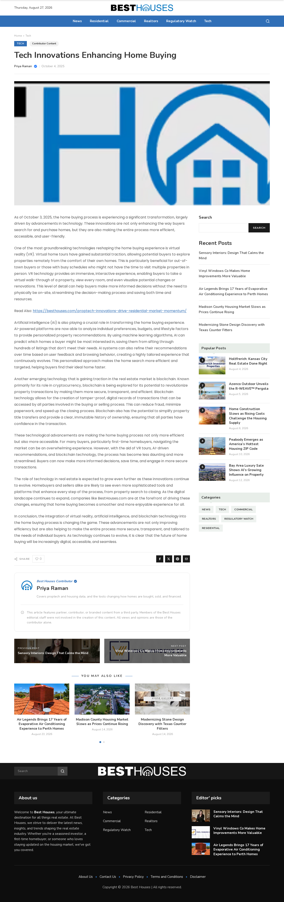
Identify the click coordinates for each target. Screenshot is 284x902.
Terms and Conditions (167, 876)
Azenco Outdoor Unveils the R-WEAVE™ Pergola (248, 386)
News (77, 21)
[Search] (268, 21)
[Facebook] (159, 558)
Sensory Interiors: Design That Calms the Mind (238, 814)
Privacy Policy (133, 876)
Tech (207, 21)
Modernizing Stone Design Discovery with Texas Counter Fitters (162, 724)
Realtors (151, 21)
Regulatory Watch (181, 21)
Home (18, 35)
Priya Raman (52, 588)
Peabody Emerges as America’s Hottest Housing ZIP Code (246, 444)
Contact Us (108, 876)
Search (259, 228)
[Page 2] (104, 742)
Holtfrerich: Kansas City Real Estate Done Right (248, 361)
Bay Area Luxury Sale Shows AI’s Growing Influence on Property (246, 470)
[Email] (186, 558)
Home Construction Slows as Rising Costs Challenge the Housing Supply (248, 416)
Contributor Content (44, 43)
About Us (86, 876)
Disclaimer (198, 876)
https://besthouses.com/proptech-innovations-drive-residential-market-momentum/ (110, 310)
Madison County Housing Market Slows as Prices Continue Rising (102, 721)
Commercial (126, 21)
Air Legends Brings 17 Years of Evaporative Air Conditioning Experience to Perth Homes (42, 724)
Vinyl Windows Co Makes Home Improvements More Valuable (239, 830)
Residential (99, 21)
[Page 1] (100, 742)
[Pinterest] (177, 558)
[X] (168, 558)
